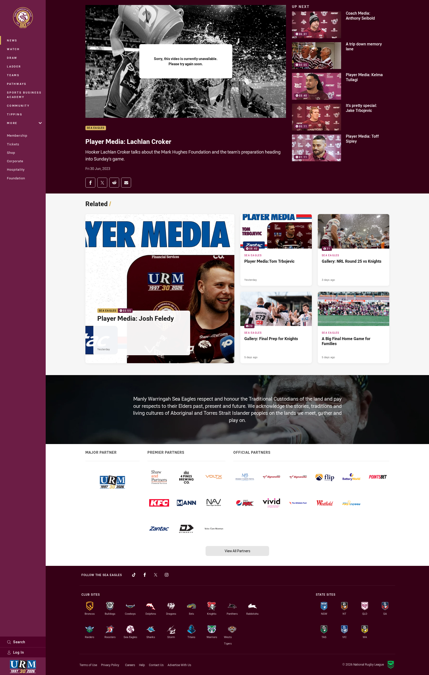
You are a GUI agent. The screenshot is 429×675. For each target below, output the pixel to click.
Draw (12, 58)
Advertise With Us (179, 665)
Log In (18, 652)
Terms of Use (88, 665)
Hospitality (16, 169)
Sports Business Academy (24, 95)
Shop (11, 152)
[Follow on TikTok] (134, 574)
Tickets (13, 144)
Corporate (15, 161)
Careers (130, 665)
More (12, 123)
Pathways (17, 84)
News (12, 40)
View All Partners (237, 550)
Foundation (16, 178)
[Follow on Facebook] (145, 574)
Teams (13, 75)
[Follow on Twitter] (156, 574)
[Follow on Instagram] (167, 574)
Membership (17, 135)
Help (142, 665)
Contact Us (156, 665)
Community (18, 105)
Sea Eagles (96, 128)
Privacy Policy (110, 665)
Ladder (14, 66)
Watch (13, 49)
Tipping (14, 114)
